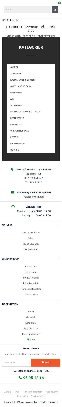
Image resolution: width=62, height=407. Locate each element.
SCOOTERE (15, 73)
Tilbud (31, 238)
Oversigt (31, 311)
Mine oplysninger (31, 334)
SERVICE (14, 150)
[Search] (55, 9)
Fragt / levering (31, 277)
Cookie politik (31, 294)
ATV (12, 99)
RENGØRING (16, 92)
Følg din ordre (31, 328)
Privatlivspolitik (31, 283)
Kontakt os (31, 266)
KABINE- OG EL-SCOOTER (22, 80)
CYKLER (14, 67)
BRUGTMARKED (17, 143)
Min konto (31, 317)
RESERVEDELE (17, 118)
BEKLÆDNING (16, 124)
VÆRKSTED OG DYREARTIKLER (25, 112)
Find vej (31, 339)
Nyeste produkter (31, 232)
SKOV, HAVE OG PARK (20, 86)
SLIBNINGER (16, 105)
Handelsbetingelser (31, 289)
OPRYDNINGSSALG (19, 131)
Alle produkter (31, 249)
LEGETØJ (14, 137)
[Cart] (58, 5)
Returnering (31, 272)
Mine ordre (31, 322)
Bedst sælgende (31, 244)
